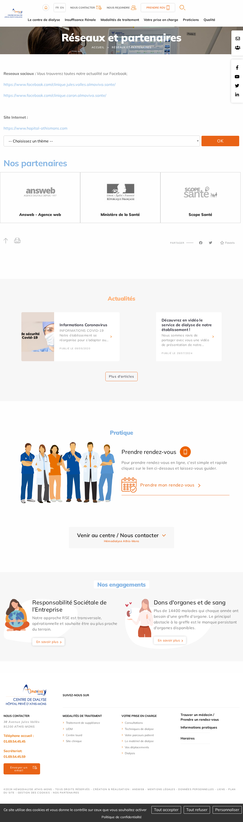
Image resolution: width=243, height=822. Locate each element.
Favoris (230, 242)
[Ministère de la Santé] (120, 193)
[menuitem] (90, 723)
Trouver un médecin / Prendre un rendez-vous (200, 717)
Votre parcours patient (139, 735)
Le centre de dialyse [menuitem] (44, 20)
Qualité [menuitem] (209, 20)
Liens (221, 789)
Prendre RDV (155, 7)
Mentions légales (161, 789)
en (62, 7)
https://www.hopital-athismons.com (35, 128)
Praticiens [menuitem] (191, 20)
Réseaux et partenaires (131, 47)
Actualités (121, 298)
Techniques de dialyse (139, 729)
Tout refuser (196, 809)
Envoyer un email (19, 769)
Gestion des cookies (34, 792)
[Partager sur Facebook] (201, 243)
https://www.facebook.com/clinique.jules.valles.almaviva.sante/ (60, 84)
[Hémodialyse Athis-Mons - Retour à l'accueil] (26, 694)
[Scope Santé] (200, 193)
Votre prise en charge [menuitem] (161, 20)
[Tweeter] (210, 243)
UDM (69, 729)
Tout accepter (166, 809)
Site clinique (74, 741)
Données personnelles (196, 789)
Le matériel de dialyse (139, 741)
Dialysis (130, 753)
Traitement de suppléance (83, 723)
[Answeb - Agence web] (40, 193)
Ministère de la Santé (120, 214)
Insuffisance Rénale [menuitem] (80, 20)
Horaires (188, 738)
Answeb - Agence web (40, 214)
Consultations (134, 723)
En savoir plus (47, 642)
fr (57, 7)
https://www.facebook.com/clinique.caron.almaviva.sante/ (55, 95)
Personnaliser (227, 809)
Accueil (98, 47)
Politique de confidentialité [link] (122, 817)
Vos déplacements (137, 747)
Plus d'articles (121, 376)
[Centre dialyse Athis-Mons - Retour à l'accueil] (13, 12)
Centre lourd (74, 735)
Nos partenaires (66, 792)
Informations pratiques (199, 727)
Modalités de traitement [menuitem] (120, 20)
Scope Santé (200, 214)
